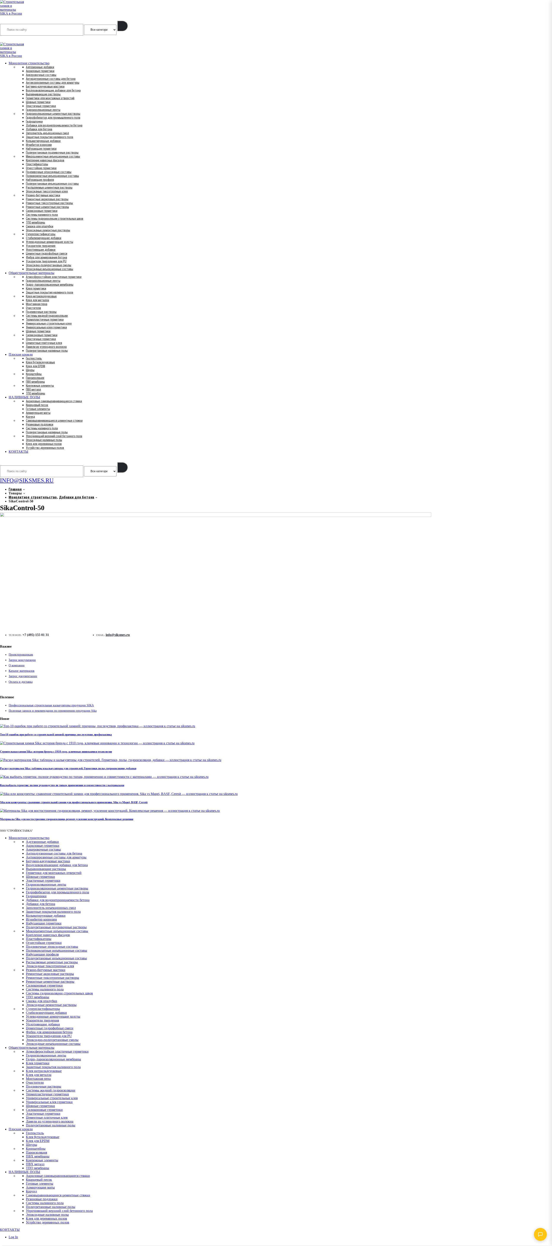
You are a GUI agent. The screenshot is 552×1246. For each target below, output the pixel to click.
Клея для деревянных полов (44, 444)
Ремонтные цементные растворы (47, 207)
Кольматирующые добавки (43, 141)
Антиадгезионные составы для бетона (50, 78)
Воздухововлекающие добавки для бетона (53, 90)
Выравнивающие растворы (43, 94)
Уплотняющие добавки (40, 249)
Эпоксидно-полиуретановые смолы (48, 265)
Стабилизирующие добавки (43, 238)
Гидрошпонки (34, 121)
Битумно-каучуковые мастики (45, 86)
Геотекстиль (34, 358)
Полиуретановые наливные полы (47, 350)
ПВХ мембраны (35, 381)
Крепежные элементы (40, 385)
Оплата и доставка (21, 681)
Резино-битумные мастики (43, 195)
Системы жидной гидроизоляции (47, 315)
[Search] (122, 26)
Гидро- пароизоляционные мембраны (49, 284)
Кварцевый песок (37, 405)
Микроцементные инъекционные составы (53, 156)
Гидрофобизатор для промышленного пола (53, 117)
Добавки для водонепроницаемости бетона (54, 125)
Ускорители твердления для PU (46, 261)
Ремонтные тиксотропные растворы (49, 203)
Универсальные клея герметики (46, 327)
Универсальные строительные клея (49, 323)
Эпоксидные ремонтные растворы (48, 230)
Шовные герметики (38, 102)
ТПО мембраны (35, 222)
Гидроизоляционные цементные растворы (53, 113)
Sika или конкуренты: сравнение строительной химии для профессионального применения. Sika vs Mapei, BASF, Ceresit (73, 802)
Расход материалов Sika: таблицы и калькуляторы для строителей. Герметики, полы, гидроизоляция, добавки (68, 768)
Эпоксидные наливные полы (44, 440)
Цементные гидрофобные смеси (46, 253)
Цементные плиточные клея (44, 343)
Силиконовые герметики (41, 211)
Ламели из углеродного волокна (46, 347)
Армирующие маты (38, 413)
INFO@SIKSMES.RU (17, 39)
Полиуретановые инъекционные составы (52, 183)
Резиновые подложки (39, 424)
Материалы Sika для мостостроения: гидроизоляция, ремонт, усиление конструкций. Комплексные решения (66, 819)
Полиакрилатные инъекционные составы (52, 176)
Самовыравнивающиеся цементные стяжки (54, 420)
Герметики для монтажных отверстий (50, 98)
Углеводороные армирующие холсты (49, 242)
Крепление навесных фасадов (45, 160)
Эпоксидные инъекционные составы (49, 269)
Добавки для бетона (39, 129)
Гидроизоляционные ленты (43, 110)
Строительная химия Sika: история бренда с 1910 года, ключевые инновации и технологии (56, 751)
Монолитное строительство (29, 63)
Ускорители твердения (40, 246)
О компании (17, 665)
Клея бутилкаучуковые (40, 362)
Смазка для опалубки (39, 226)
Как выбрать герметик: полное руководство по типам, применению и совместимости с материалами (62, 785)
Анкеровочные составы (41, 75)
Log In (13, 1237)
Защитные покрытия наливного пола (49, 137)
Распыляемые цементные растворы (49, 187)
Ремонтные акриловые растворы (47, 199)
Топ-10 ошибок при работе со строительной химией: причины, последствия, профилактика (56, 734)
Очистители (33, 308)
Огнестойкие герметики (41, 168)
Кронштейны (34, 374)
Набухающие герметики (41, 148)
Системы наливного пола (42, 214)
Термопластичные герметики (45, 319)
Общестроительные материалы (31, 273)
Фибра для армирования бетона (46, 257)
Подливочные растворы (41, 312)
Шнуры (30, 370)
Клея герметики (36, 288)
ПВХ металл (33, 389)
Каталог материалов (21, 670)
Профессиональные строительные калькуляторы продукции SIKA (51, 705)
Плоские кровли (21, 354)
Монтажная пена (36, 304)
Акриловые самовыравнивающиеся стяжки (54, 401)
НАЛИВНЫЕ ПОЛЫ (24, 397)
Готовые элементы (38, 409)
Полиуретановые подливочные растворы (52, 152)
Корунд (30, 416)
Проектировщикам (21, 654)
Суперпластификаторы (40, 234)
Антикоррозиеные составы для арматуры (52, 82)
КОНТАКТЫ (18, 451)
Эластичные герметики (41, 106)
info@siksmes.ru (118, 635)
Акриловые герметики (40, 71)
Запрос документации (23, 676)
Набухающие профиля (40, 179)
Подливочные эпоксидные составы (48, 172)
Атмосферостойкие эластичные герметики (54, 277)
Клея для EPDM (35, 366)
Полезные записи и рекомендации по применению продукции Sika (53, 710)
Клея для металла (37, 300)
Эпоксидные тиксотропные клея (47, 191)
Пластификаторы (37, 164)
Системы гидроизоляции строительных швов (54, 218)
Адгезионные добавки (40, 67)
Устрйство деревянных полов (45, 448)
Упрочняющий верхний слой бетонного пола (54, 436)
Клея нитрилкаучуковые (41, 296)
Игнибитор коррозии (39, 145)
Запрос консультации (22, 660)
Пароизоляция (35, 378)
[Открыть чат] (540, 1234)
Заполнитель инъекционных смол (47, 133)
